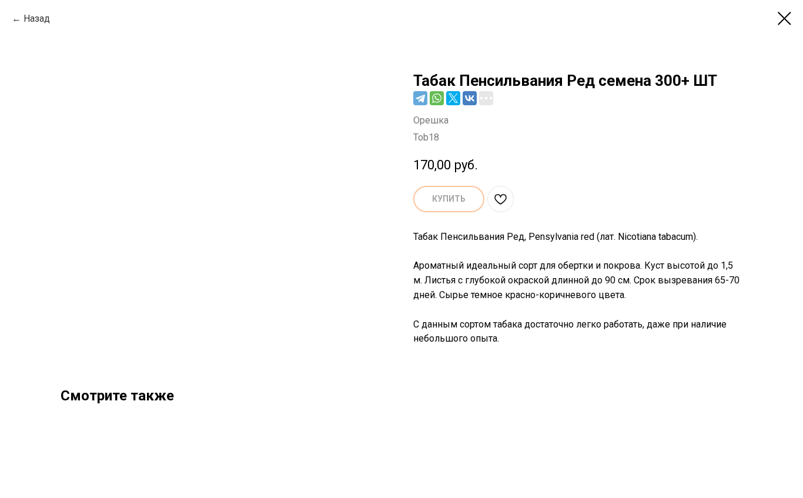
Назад (37, 18)
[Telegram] (420, 98)
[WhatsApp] (437, 98)
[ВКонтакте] (470, 98)
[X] (453, 98)
